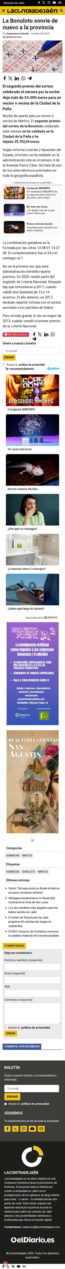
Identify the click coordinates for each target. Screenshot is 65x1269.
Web (7, 986)
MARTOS (27, 855)
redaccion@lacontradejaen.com (41, 1227)
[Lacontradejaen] (32, 10)
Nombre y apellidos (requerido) (23, 960)
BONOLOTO (28, 871)
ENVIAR (9, 357)
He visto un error (17, 334)
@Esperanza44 (13, 37)
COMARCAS (13, 855)
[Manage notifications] (5, 1263)
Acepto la (26, 364)
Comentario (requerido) (18, 999)
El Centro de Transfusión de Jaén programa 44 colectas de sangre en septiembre (29, 922)
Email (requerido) (14, 973)
